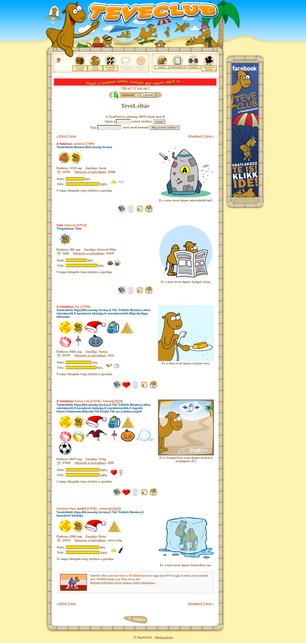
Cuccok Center (79, 68)
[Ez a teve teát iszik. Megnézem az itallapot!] (116, 367)
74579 (118, 401)
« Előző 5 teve (66, 136)
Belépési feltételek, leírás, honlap (110, 582)
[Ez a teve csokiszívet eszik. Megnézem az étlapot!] (113, 474)
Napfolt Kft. (145, 637)
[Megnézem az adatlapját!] (126, 387)
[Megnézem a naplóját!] (122, 212)
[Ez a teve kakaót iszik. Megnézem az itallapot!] (117, 265)
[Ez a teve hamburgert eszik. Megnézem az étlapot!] (110, 265)
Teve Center (95, 68)
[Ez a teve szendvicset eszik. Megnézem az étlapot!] (109, 367)
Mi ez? (127, 88)
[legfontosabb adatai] (149, 212)
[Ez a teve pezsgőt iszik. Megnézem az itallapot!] (121, 474)
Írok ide (142, 88)
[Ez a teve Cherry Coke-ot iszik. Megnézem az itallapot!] (121, 552)
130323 (115, 508)
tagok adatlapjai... (144, 582)
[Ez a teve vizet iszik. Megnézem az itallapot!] (121, 184)
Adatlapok (177, 67)
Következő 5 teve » (201, 136)
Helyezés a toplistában (90, 172)
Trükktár (193, 67)
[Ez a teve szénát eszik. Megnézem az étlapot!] (113, 184)
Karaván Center (110, 68)
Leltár (161, 67)
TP (59, 172)
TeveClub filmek (208, 68)
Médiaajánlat (164, 637)
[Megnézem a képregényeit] (140, 212)
